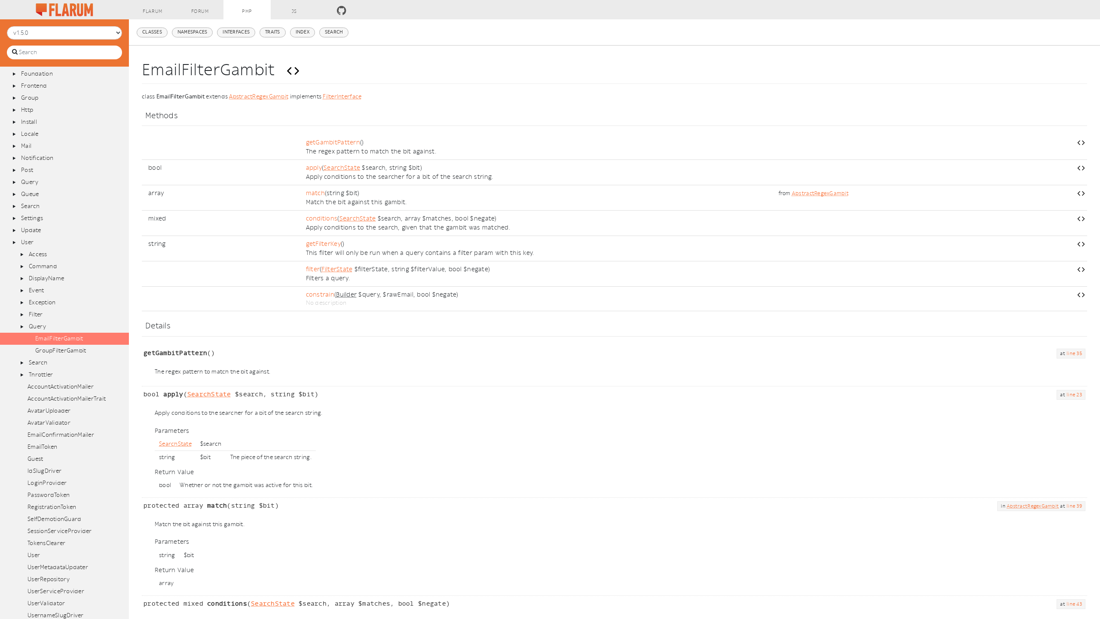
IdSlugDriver (44, 471)
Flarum (152, 11)
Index (302, 32)
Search (30, 206)
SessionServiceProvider (60, 531)
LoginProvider (47, 483)
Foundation (37, 73)
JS (294, 11)
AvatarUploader (49, 411)
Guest (35, 459)
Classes (152, 32)
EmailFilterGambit (59, 338)
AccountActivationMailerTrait (67, 398)
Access (38, 254)
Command (43, 266)
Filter (36, 314)
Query (29, 182)
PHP (247, 11)
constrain (320, 294)
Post (27, 170)
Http (27, 110)
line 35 (1074, 353)
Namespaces (192, 32)
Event (36, 290)
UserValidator (46, 603)
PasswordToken (49, 495)
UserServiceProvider (56, 591)
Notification (37, 158)
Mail (26, 146)
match (315, 193)
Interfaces (236, 32)
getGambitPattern (333, 142)
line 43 (1074, 604)
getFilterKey (323, 244)
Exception (42, 302)
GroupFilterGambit (60, 350)
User (27, 242)
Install (29, 122)
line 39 (1074, 506)
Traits (272, 32)
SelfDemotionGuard (54, 519)
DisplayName (46, 278)
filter (313, 269)
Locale (30, 134)
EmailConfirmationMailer (61, 435)
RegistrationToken (52, 507)
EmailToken (43, 447)
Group (29, 98)
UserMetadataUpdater (58, 567)
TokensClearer (46, 543)
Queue (30, 194)
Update (31, 230)
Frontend (34, 86)
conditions (322, 218)
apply (314, 168)
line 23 (1074, 395)
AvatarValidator (49, 423)
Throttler (41, 374)
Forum (200, 11)
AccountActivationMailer (61, 386)
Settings (32, 218)
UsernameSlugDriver (56, 615)
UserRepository (49, 579)
